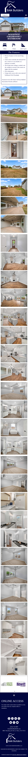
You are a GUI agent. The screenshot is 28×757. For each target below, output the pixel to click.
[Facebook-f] (9, 718)
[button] (26, 15)
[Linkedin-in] (15, 718)
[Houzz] (10, 722)
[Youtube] (17, 722)
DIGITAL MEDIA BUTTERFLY (19, 754)
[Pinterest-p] (14, 722)
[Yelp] (19, 718)
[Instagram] (12, 718)
